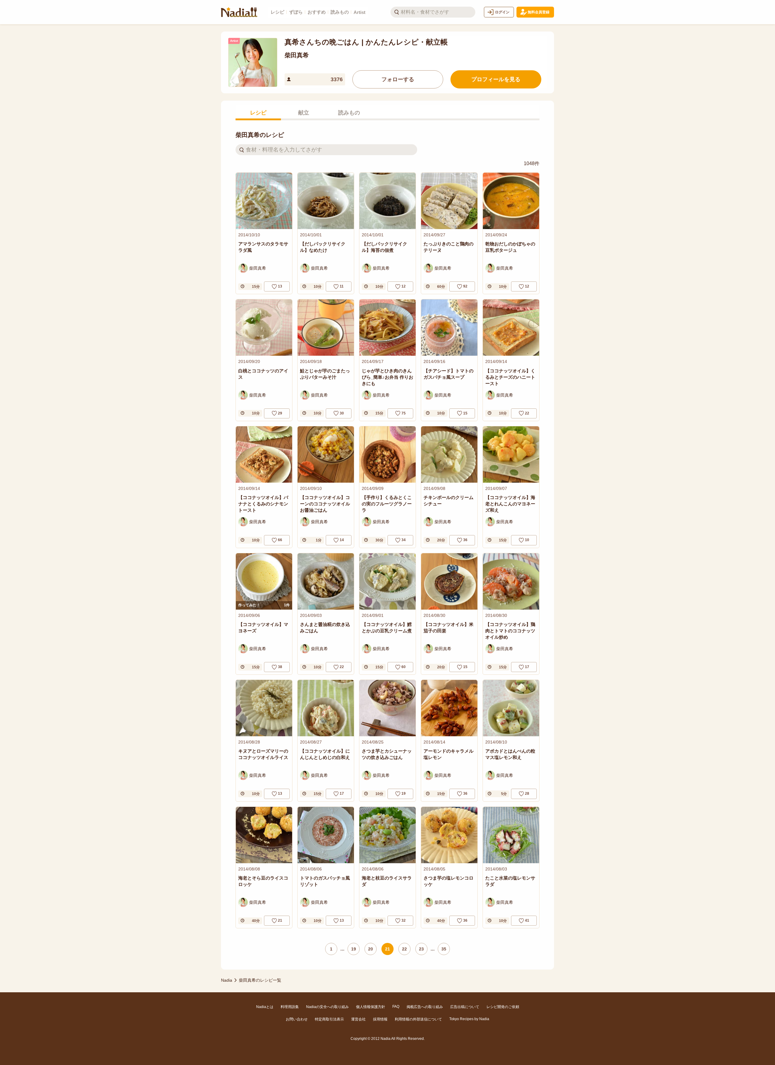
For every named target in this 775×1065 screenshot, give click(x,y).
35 (443, 949)
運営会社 (358, 1019)
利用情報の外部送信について (418, 1019)
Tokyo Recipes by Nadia (469, 1019)
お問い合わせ (297, 1019)
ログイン (502, 12)
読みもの (340, 12)
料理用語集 (290, 1007)
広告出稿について (464, 1007)
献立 (303, 113)
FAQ (395, 1006)
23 (421, 949)
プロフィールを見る (495, 79)
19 (353, 949)
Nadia (226, 980)
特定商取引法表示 (329, 1019)
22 (404, 949)
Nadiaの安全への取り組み (327, 1007)
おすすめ (317, 12)
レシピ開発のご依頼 (502, 1007)
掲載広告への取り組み (425, 1007)
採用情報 (380, 1019)
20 (370, 949)
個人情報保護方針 (370, 1007)
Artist (359, 12)
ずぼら (296, 12)
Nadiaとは (264, 1007)
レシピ (277, 12)
